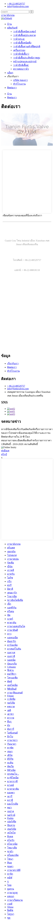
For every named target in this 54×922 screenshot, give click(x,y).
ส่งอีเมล (5, 450)
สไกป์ (4, 454)
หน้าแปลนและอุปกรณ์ (24, 61)
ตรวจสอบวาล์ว (21, 69)
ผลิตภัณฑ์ (12, 27)
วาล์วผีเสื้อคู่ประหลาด (24, 35)
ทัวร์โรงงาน (19, 84)
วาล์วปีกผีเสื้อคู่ (20, 65)
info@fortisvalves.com (18, 388)
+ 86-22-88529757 (16, 386)
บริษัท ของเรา (20, 80)
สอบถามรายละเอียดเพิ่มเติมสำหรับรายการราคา (26, 440)
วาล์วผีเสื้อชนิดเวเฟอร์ (24, 31)
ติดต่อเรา (12, 87)
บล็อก (10, 72)
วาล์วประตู (18, 39)
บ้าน (9, 24)
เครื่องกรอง (19, 50)
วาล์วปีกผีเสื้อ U (21, 54)
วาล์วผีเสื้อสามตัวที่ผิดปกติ (26, 46)
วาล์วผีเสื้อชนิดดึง (22, 42)
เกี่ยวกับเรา (13, 363)
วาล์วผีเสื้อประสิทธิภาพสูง (26, 57)
